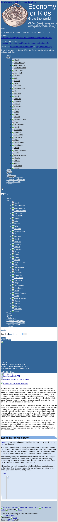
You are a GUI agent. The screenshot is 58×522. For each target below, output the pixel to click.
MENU (4, 194)
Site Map (14, 507)
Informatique (19, 143)
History (17, 76)
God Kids (17, 94)
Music (8, 174)
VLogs (8, 170)
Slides (3, 473)
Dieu (16, 122)
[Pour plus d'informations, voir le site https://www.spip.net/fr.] (14, 518)
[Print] (7, 374)
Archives (17, 99)
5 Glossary (10, 184)
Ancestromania (19, 65)
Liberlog (17, 60)
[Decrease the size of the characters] (15, 379)
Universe (17, 86)
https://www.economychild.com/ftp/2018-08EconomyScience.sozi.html (26, 38)
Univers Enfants (20, 119)
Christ (16, 96)
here (40, 442)
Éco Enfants (18, 135)
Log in (3, 330)
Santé (16, 153)
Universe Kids (19, 88)
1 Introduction (11, 176)
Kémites (17, 168)
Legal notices (33, 507)
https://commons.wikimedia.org (21, 47)
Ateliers (17, 163)
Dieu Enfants (19, 125)
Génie (16, 109)
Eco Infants (18, 73)
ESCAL (11, 520)
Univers (17, 117)
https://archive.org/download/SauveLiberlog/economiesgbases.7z (25, 43)
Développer (18, 145)
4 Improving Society (13, 182)
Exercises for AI (20, 68)
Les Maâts (18, 166)
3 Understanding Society (15, 180)
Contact (9, 172)
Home (8, 56)
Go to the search (21, 2)
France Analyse (20, 150)
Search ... (4, 334)
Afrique (17, 140)
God (16, 91)
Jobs (16, 78)
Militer (16, 148)
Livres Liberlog (19, 63)
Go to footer (32, 2)
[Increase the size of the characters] (14, 384)
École (16, 112)
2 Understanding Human (15, 178)
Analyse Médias (20, 155)
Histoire (17, 158)
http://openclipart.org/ (44, 47)
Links (8, 57)
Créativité (17, 106)
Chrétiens (18, 130)
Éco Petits (18, 137)
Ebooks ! (17, 101)
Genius (17, 81)
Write (16, 83)
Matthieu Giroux (9, 372)
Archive (17, 104)
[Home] (14, 26)
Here (3, 442)
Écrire (16, 114)
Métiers (17, 161)
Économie (18, 132)
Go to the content (7, 2)
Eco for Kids (18, 70)
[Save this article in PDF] (10, 376)
